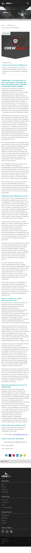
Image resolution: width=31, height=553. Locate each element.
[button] (27, 3)
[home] (7, 3)
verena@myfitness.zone (20, 434)
